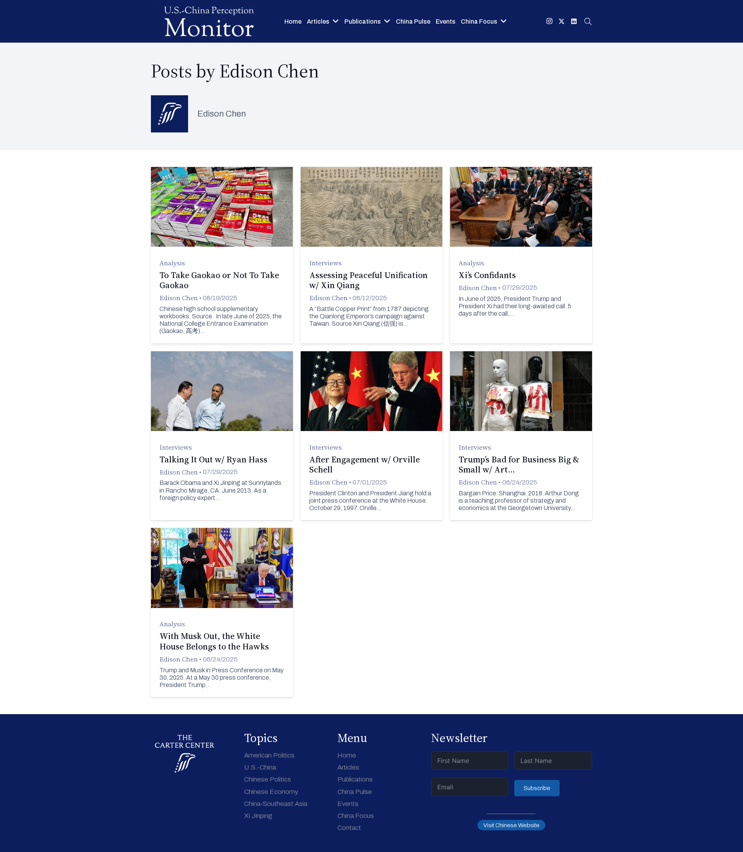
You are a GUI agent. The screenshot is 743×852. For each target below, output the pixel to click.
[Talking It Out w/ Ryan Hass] (222, 435)
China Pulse (354, 791)
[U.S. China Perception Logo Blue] (209, 21)
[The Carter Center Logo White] (185, 754)
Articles (348, 767)
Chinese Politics (267, 779)
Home (346, 755)
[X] (561, 21)
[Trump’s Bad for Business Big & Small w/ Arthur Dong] (521, 435)
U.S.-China (260, 767)
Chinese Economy (271, 791)
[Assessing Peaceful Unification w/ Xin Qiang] (372, 255)
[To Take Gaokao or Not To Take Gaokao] (222, 255)
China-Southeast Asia (275, 803)
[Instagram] (549, 21)
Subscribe (537, 788)
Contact (349, 827)
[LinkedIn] (574, 21)
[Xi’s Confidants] (521, 255)
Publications (355, 779)
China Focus (355, 815)
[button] (335, 21)
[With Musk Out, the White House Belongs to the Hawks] (222, 612)
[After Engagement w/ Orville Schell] (372, 435)
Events (347, 803)
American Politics (269, 755)
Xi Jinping (258, 815)
